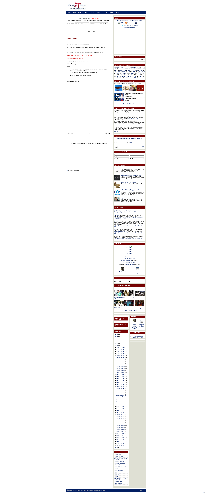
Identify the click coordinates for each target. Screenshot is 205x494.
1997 (140, 73)
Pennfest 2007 (127, 308)
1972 (129, 68)
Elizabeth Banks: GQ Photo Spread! (128, 182)
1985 (137, 70)
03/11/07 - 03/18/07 (121, 439)
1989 (123, 71)
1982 (124, 70)
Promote (70, 14)
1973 (133, 68)
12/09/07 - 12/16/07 (121, 353)
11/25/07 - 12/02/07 (121, 357)
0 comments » (85, 61)
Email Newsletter (130, 22)
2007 (135, 76)
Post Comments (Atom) (79, 139)
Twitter (124, 25)
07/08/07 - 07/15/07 (121, 406)
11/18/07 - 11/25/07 (121, 359)
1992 (138, 71)
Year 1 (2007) (129, 247)
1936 (118, 67)
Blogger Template (102, 490)
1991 (134, 71)
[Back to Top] (204, 493)
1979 (116, 70)
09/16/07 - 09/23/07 (121, 376)
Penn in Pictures (138, 298)
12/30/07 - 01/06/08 (121, 347)
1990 (129, 71)
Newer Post (70, 133)
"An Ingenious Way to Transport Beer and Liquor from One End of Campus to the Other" (89, 69)
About (74, 12)
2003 (143, 74)
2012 (131, 77)
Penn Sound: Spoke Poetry (120, 466)
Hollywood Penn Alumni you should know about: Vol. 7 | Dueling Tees (127, 225)
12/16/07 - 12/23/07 (121, 351)
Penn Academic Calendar (119, 461)
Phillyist (116, 476)
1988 (119, 71)
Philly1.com (116, 472)
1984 (134, 70)
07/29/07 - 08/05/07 (121, 390)
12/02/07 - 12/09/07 (121, 355)
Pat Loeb (116, 221)
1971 (126, 68)
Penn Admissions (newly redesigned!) (119, 464)
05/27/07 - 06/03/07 (121, 418)
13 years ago (123, 218)
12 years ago (123, 212)
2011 (126, 77)
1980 (121, 70)
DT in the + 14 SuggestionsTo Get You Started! (122, 273)
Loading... (116, 327)
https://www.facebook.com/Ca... (121, 231)
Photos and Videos (129, 264)
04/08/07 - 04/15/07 (121, 431)
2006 (129, 76)
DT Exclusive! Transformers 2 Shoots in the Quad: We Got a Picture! (84, 74)
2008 (141, 76)
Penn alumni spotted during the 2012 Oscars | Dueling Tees (125, 238)
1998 (115, 74)
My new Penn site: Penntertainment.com (129, 168)
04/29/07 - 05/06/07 (121, 425)
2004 (118, 76)
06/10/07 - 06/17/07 (121, 414)
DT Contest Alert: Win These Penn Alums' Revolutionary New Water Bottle (130, 190)
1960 (135, 67)
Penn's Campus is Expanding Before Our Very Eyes (81, 75)
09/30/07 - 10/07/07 (121, 372)
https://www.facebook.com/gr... (125, 210)
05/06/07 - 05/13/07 (121, 424)
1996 (133, 73)
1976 (140, 68)
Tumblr (129, 25)
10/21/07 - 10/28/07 (121, 366)
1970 (122, 68)
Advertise (111, 12)
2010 (120, 77)
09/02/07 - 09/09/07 (121, 380)
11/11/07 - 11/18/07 (121, 361)
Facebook (139, 22)
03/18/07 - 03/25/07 (121, 437)
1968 (115, 68)
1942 (125, 67)
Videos (86, 12)
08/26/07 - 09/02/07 (121, 382)
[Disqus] (89, 108)
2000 (126, 74)
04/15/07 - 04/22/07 (121, 429)
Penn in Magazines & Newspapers (129, 298)
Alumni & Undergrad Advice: (129, 256)
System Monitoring (89, 490)
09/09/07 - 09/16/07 (121, 378)
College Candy (117, 454)
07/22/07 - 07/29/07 (121, 392)
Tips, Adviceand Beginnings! (137, 272)
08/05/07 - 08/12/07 (121, 388)
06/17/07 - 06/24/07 (121, 412)
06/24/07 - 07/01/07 (121, 410)
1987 (115, 71)
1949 (128, 67)
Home (69, 12)
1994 (118, 73)
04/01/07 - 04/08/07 (121, 433)
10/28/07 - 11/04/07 (121, 365)
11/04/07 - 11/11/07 (121, 363)
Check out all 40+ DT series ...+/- (88, 31)
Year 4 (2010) (129, 253)
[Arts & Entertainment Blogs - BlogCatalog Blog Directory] (137, 337)
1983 (129, 70)
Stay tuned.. (73, 38)
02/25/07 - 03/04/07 (121, 443)
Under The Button (118, 481)
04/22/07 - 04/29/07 (121, 427)
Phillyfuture (116, 474)
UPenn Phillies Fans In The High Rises (78, 70)
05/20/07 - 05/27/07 (121, 420)
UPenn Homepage (118, 483)
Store (117, 12)
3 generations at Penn (133, 118)
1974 (137, 68)
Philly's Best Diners (118, 470)
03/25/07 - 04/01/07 (121, 435)
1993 (143, 71)
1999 (121, 74)
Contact (105, 12)
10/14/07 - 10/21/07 (121, 368)
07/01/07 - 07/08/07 (121, 408)
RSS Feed (122, 22)
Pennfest (116, 468)
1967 (142, 67)
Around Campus (117, 307)
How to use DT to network (129, 258)
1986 (141, 70)
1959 (132, 67)
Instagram (135, 25)
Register (80, 12)
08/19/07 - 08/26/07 (121, 384)
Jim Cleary (116, 210)
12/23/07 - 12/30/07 (121, 349)
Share (68, 83)
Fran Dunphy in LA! (139, 308)
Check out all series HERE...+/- (129, 103)
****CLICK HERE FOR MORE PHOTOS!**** (129, 310)
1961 (139, 67)
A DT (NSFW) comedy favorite (129, 262)
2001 (132, 74)
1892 (115, 67)
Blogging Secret (77, 490)
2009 (115, 77)
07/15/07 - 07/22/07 (121, 394)
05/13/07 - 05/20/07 (121, 422)
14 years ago (139, 238)
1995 (124, 73)
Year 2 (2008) (129, 249)
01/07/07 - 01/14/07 (121, 445)
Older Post (107, 133)
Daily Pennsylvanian (118, 456)
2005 (123, 76)
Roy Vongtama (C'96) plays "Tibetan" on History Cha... (121, 396)
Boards (98, 12)
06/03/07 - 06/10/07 (121, 416)
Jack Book (77, 81)
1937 (122, 67)
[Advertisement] (118, 6)
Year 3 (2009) (129, 251)
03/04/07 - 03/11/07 (121, 441)
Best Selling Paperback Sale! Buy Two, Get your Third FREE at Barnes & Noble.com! (89, 143)
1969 (119, 68)
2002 (138, 74)
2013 (135, 77)
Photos (92, 12)
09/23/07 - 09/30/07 (121, 374)
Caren (115, 229)
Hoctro (72, 81)
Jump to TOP (142, 490)
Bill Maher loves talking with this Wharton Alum (131, 175)
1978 (144, 68)
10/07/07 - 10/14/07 (121, 370)
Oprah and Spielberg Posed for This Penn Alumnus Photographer (84, 72)
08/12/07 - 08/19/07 (121, 386)
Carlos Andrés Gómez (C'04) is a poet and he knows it (121, 403)
